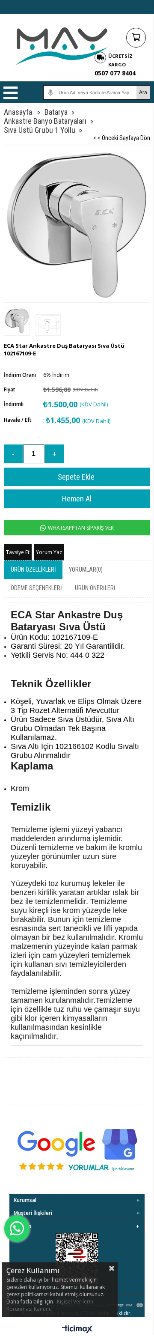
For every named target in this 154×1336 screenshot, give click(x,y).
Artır (54, 453)
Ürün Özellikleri (33, 569)
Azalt (13, 453)
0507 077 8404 (115, 73)
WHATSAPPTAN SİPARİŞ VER (80, 527)
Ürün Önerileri (95, 587)
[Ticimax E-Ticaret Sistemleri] (77, 1329)
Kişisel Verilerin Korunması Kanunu (49, 1305)
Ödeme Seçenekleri (36, 587)
